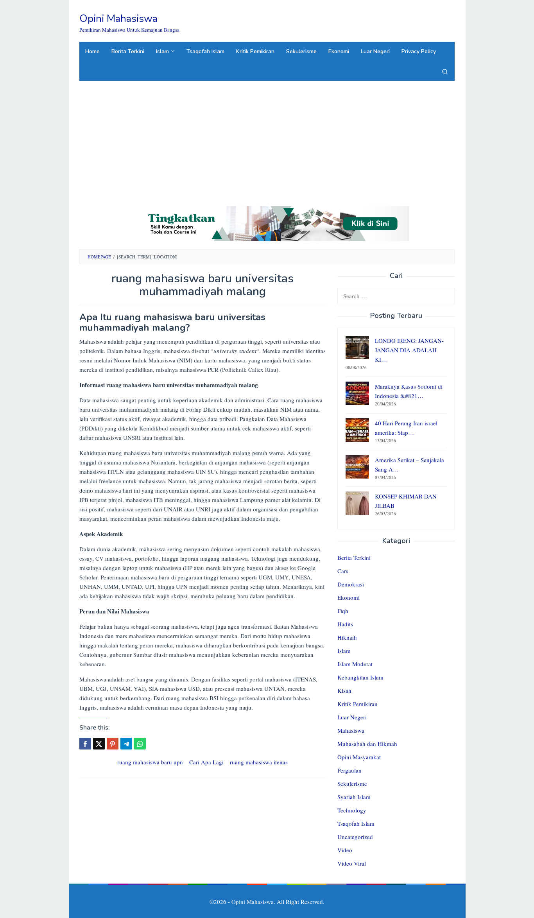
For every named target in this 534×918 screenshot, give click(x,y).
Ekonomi (348, 597)
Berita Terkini (354, 557)
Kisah (344, 690)
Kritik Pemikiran (357, 704)
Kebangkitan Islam (360, 677)
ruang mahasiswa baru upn (150, 762)
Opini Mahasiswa (118, 18)
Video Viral (351, 863)
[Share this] (85, 743)
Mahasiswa (350, 730)
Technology (351, 810)
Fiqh (342, 611)
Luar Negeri (352, 717)
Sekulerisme (352, 783)
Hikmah (347, 637)
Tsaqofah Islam (356, 823)
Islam (344, 650)
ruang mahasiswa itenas (259, 762)
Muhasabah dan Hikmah (367, 744)
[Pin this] (112, 743)
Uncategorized (355, 837)
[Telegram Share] (126, 743)
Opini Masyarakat (359, 757)
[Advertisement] (267, 139)
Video (344, 850)
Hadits (345, 624)
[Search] (445, 71)
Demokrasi (350, 584)
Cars (342, 571)
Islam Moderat (355, 664)
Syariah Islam (354, 797)
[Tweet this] (99, 743)
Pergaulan (349, 770)
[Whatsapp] (140, 743)
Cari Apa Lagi (206, 762)
